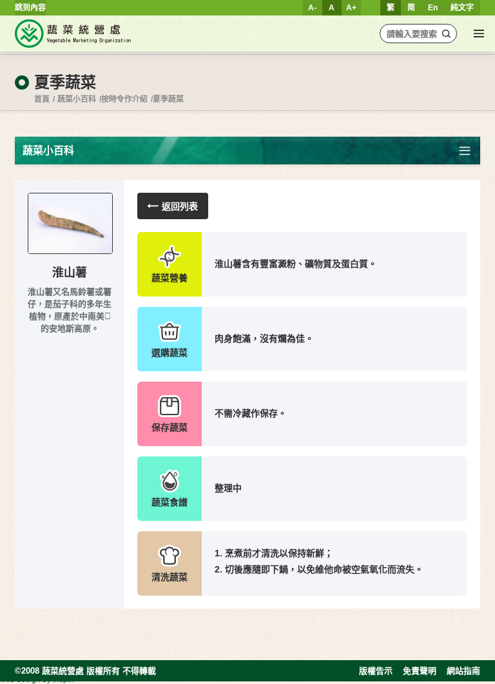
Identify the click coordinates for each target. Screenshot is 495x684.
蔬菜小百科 (76, 99)
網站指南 (463, 671)
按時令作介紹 (124, 99)
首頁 (42, 99)
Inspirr (64, 679)
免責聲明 (419, 671)
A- (312, 7)
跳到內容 (30, 7)
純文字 (462, 7)
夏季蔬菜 (168, 99)
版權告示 (376, 671)
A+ (351, 7)
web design (20, 679)
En (433, 7)
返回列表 (180, 206)
